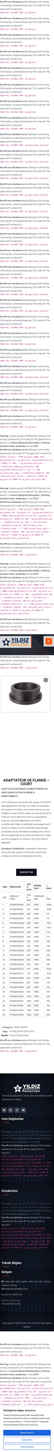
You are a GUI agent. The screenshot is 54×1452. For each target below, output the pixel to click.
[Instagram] (17, 1110)
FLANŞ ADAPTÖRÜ (18, 1031)
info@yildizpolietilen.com (16, 1289)
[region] (27, 1429)
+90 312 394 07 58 (13, 1294)
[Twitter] (4, 1110)
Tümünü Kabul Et (27, 1433)
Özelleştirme (27, 1440)
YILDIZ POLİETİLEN (19, 1035)
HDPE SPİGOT (21, 1027)
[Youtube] (23, 1110)
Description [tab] (26, 872)
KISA (31, 1031)
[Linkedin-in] (10, 1110)
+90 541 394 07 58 (11, 1304)
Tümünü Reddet (27, 1447)
